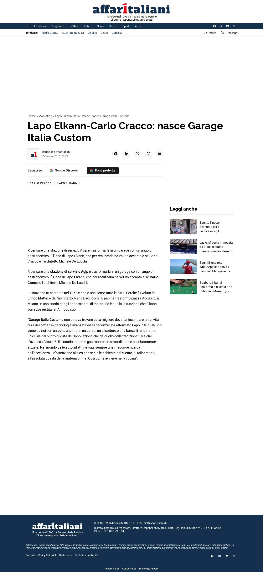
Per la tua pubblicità (86, 555)
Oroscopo (231, 32)
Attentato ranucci (73, 32)
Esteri (87, 26)
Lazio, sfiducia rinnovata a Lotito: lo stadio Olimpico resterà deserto (216, 247)
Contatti (30, 555)
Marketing (45, 116)
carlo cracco (41, 183)
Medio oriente (50, 32)
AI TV (138, 26)
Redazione (65, 555)
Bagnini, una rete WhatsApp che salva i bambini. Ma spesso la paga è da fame (214, 267)
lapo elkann (67, 183)
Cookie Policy (129, 568)
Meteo (212, 32)
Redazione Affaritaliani (56, 151)
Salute (113, 26)
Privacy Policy (112, 568)
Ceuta (104, 32)
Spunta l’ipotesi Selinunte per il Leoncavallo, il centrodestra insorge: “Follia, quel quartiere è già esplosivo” (214, 227)
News (100, 26)
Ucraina (92, 32)
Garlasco (117, 32)
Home (32, 116)
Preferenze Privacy (148, 568)
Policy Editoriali (47, 555)
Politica (74, 26)
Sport (126, 26)
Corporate (58, 26)
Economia (40, 26)
